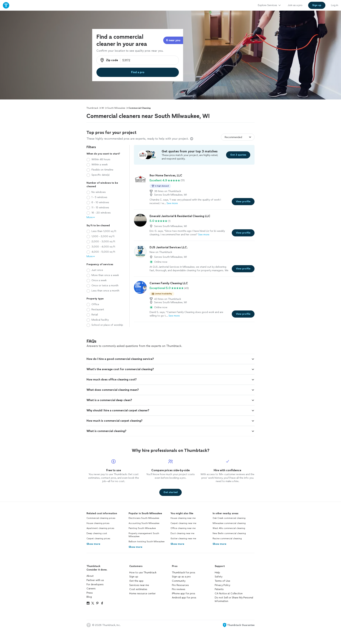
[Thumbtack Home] (6, 5)
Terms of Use (222, 580)
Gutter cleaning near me (183, 538)
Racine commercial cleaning (227, 538)
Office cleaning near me (183, 528)
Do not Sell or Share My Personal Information (234, 599)
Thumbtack (92, 108)
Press (89, 592)
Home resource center (142, 593)
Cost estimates (138, 589)
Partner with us (95, 580)
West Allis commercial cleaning (229, 528)
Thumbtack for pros (183, 572)
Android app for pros (184, 597)
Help (217, 572)
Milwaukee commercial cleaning (229, 523)
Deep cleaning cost (96, 533)
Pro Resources (180, 585)
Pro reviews (178, 589)
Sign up (133, 576)
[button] (170, 359)
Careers (91, 588)
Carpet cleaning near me (183, 523)
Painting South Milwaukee (142, 528)
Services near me (139, 585)
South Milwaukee (116, 108)
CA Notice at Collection (229, 593)
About (90, 575)
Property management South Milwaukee (144, 535)
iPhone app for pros (183, 593)
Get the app (136, 580)
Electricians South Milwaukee (144, 518)
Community (178, 580)
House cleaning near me (183, 518)
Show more (93, 543)
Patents (219, 589)
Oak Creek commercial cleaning (229, 518)
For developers (95, 584)
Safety (218, 576)
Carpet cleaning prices (98, 538)
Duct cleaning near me (182, 533)
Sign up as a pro (181, 576)
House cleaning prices (97, 523)
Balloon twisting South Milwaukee (146, 541)
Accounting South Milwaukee (144, 523)
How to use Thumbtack (142, 572)
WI (102, 108)
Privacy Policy (222, 585)
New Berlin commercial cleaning (229, 533)
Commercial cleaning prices (100, 518)
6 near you (173, 40)
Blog (89, 596)
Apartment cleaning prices (100, 528)
